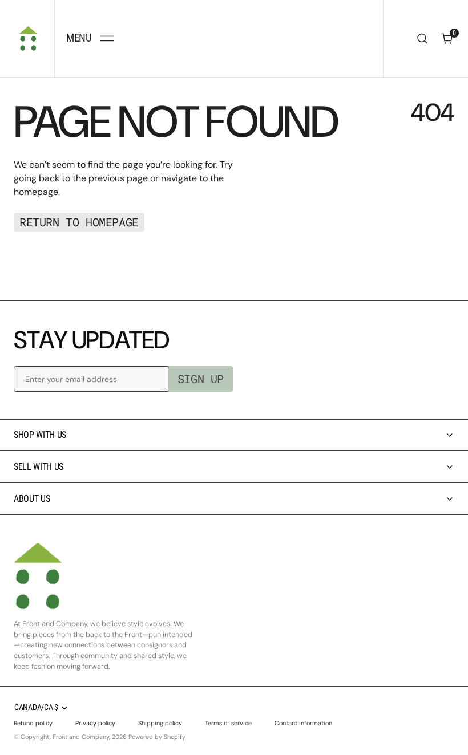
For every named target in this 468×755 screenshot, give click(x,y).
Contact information (303, 723)
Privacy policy (95, 723)
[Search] (422, 38)
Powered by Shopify (156, 737)
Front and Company (81, 737)
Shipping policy (160, 723)
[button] (90, 38)
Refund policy (33, 723)
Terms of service (228, 723)
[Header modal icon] (107, 39)
